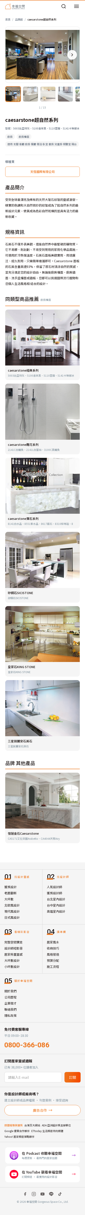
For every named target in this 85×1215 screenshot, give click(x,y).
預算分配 (53, 960)
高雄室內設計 (56, 911)
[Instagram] (34, 1194)
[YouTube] (42, 1194)
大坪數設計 (12, 960)
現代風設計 (12, 911)
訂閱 (72, 1077)
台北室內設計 (56, 899)
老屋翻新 (10, 893)
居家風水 (53, 942)
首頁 (7, 19)
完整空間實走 (13, 942)
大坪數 (9, 899)
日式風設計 (12, 917)
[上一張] (13, 55)
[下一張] (72, 55)
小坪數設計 (12, 966)
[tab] (13, 94)
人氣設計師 (54, 887)
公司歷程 (10, 997)
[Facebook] (25, 1194)
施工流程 (53, 966)
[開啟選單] (76, 6)
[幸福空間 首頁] (15, 6)
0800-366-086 (26, 1045)
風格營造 (53, 954)
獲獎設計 (10, 887)
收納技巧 (53, 948)
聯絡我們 (10, 1009)
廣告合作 (40, 1110)
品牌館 (19, 19)
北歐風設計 (12, 905)
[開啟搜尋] (63, 6)
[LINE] (51, 1194)
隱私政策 (10, 1015)
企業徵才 (10, 1003)
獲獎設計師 (54, 893)
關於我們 (10, 991)
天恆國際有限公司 (42, 171)
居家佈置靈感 (13, 954)
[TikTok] (60, 1194)
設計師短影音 (13, 948)
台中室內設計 (56, 905)
